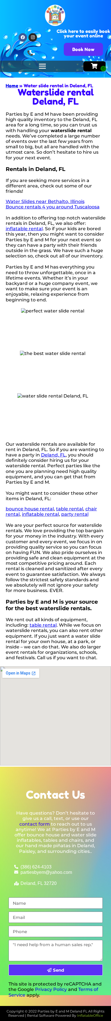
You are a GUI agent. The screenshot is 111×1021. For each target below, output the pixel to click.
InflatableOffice (90, 1015)
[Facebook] (22, 37)
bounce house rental (30, 508)
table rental (69, 508)
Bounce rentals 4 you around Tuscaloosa (53, 207)
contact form (34, 824)
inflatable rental (24, 228)
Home (12, 85)
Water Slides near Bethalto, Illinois (45, 201)
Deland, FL (53, 455)
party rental (75, 514)
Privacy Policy (51, 989)
